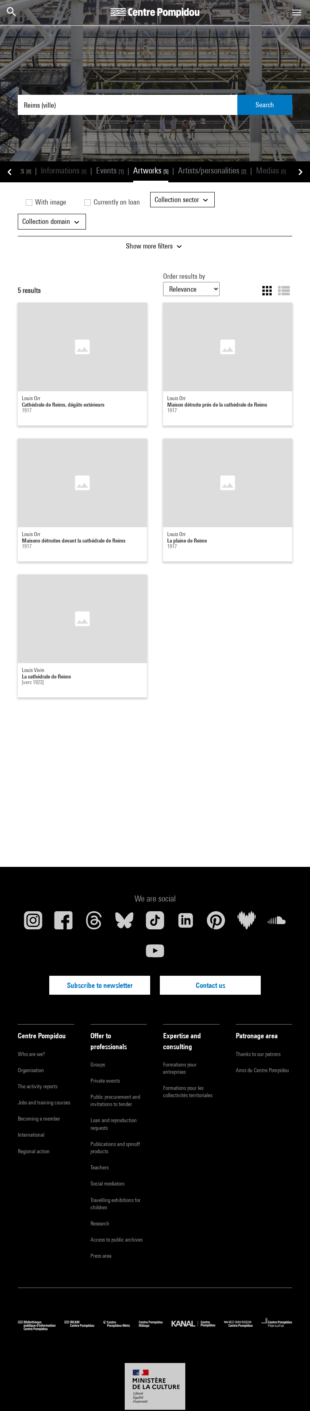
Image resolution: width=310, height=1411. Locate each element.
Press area (100, 1255)
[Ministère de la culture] (155, 1386)
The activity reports (37, 1086)
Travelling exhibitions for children (115, 1204)
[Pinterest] (216, 923)
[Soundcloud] (277, 923)
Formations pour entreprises (180, 1068)
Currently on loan (116, 202)
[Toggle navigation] (297, 12)
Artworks (150, 170)
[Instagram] (33, 923)
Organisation (31, 1070)
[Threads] (94, 923)
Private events (105, 1080)
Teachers (99, 1167)
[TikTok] (155, 923)
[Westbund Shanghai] (243, 1328)
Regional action (34, 1151)
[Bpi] (41, 1328)
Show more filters (150, 246)
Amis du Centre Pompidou (262, 1070)
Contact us (210, 985)
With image (50, 202)
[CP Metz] (121, 1328)
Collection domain (47, 221)
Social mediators (107, 1183)
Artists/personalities (212, 170)
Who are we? (31, 1054)
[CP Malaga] (155, 1328)
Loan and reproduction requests (113, 1124)
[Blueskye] (124, 923)
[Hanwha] (277, 1328)
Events (110, 170)
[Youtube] (155, 954)
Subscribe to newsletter (100, 985)
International (31, 1134)
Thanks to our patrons (258, 1054)
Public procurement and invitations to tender (115, 1100)
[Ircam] (83, 1328)
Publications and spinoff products (115, 1147)
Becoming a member (39, 1118)
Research (99, 1223)
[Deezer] (246, 923)
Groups (97, 1064)
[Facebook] (63, 923)
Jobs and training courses (44, 1102)
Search (265, 104)
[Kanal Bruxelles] (198, 1328)
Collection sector (178, 199)
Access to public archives (116, 1239)
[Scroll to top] (291, 1392)
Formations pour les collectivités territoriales (187, 1091)
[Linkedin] (185, 923)
